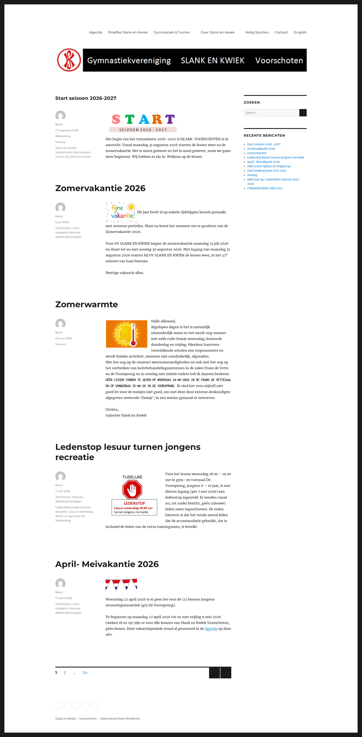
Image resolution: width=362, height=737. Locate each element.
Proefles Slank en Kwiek (128, 32)
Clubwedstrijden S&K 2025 (265, 188)
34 (86, 672)
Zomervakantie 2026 (100, 188)
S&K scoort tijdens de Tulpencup (269, 166)
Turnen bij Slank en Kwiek (73, 156)
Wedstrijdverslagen (68, 236)
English (300, 32)
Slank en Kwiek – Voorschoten (76, 718)
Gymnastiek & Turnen (172, 32)
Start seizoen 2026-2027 (85, 98)
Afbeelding (63, 136)
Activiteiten (63, 228)
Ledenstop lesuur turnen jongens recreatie (275, 157)
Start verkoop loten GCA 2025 (266, 170)
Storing (252, 175)
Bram (59, 124)
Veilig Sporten (257, 32)
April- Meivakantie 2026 (107, 564)
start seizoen (82, 152)
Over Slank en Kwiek (218, 32)
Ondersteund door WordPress (120, 718)
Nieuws (60, 142)
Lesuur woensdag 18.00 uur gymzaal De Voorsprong (74, 516)
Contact (281, 32)
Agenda (95, 32)
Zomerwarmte (86, 304)
